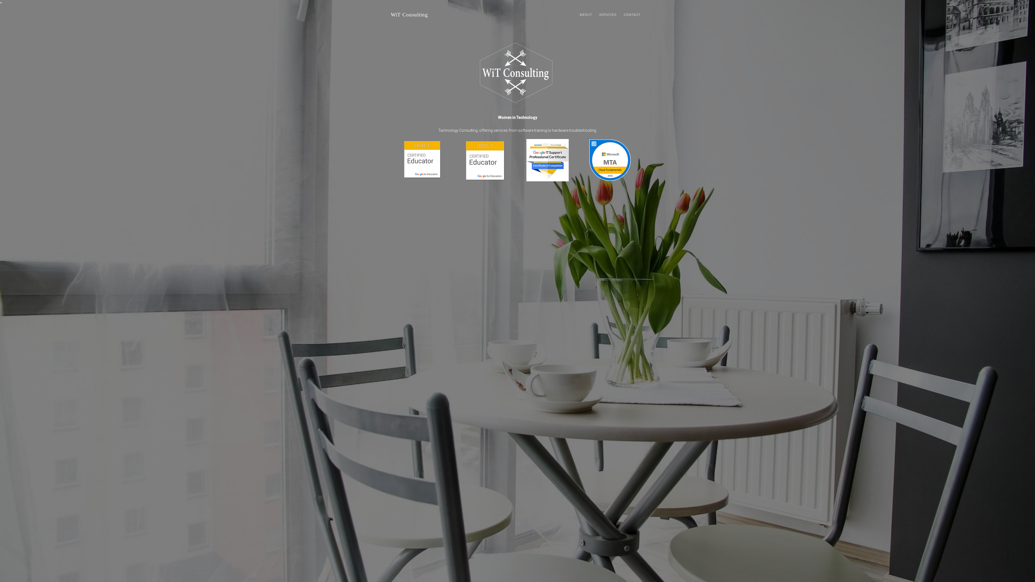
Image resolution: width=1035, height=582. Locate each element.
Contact (632, 15)
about (585, 15)
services (608, 15)
